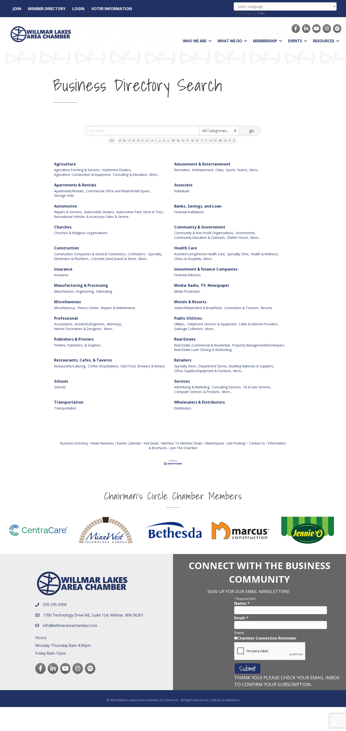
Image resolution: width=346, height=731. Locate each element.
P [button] (188, 140)
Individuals (182, 191)
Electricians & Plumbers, (71, 258)
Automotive (65, 206)
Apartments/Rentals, (69, 191)
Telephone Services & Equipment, (212, 324)
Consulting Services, (227, 387)
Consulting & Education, (130, 174)
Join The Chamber (183, 448)
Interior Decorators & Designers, (78, 328)
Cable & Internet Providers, (259, 324)
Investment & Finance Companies (205, 269)
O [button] (183, 140)
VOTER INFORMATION (111, 8)
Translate (274, 13)
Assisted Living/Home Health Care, (200, 254)
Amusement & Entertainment (202, 164)
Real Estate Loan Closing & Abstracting (203, 349)
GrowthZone (230, 700)
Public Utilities (188, 318)
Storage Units (64, 195)
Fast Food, (128, 366)
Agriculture (65, 164)
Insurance (63, 269)
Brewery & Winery (151, 366)
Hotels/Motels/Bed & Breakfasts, (198, 308)
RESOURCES (323, 40)
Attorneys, (114, 324)
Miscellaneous (67, 301)
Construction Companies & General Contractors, (90, 254)
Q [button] (192, 140)
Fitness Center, (88, 308)
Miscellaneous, (65, 308)
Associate (183, 185)
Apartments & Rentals (75, 185)
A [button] (120, 140)
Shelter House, (238, 237)
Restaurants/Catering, (70, 366)
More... (154, 174)
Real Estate (185, 339)
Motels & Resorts (190, 301)
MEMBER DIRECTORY (46, 8)
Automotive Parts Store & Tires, (140, 212)
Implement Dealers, (117, 170)
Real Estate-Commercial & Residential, (202, 345)
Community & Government (199, 227)
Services (182, 381)
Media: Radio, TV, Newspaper (201, 285)
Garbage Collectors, (189, 328)
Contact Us (257, 443)
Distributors (182, 408)
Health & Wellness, (265, 254)
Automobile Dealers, (99, 212)
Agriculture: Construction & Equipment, (82, 174)
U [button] (211, 140)
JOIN (17, 8)
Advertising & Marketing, (192, 387)
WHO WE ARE (194, 40)
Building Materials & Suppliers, (251, 366)
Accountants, (63, 324)
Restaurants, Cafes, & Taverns (83, 360)
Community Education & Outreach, (200, 237)
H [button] (152, 140)
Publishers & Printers (74, 339)
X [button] (225, 140)
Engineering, (85, 291)
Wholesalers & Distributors (199, 402)
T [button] (206, 140)
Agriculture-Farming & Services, (77, 170)
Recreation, (182, 170)
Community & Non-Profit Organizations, (204, 233)
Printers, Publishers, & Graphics (77, 345)
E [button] (138, 140)
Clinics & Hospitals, (188, 258)
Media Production (187, 291)
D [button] (134, 140)
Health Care (185, 248)
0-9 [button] (112, 140)
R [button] (197, 140)
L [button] (168, 140)
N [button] (178, 140)
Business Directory (74, 443)
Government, (245, 233)
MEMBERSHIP (265, 40)
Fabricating (104, 291)
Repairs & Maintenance (118, 308)
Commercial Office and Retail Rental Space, (118, 191)
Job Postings (236, 443)
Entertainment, (203, 170)
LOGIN (78, 8)
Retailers (182, 360)
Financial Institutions (189, 212)
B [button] (124, 140)
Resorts (266, 308)
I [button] (156, 140)
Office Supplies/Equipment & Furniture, (203, 371)
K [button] (164, 140)
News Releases (102, 443)
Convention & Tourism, (241, 308)
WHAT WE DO (229, 40)
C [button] (129, 140)
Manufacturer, (64, 291)
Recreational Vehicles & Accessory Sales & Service (91, 216)
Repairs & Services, (68, 212)
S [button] (202, 140)
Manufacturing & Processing (81, 285)
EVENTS (295, 40)
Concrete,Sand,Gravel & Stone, (114, 258)
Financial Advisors (187, 275)
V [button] (215, 140)
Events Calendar (129, 443)
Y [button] (229, 140)
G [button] (147, 140)
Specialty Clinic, (238, 254)
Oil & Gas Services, (257, 387)
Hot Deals (151, 443)
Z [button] (234, 140)
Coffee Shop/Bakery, (103, 366)
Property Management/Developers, (258, 345)
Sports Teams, (237, 170)
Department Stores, (213, 366)
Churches (63, 227)
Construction (66, 248)
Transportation (68, 402)
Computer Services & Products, (197, 391)
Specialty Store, (185, 366)
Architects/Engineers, (90, 324)
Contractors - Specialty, (145, 254)
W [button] (220, 140)
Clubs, (220, 170)
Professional (66, 318)
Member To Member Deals (182, 443)
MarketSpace (214, 443)
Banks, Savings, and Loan (197, 206)
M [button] (173, 140)
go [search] (251, 130)
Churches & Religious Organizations (81, 233)
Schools (61, 381)
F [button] (142, 140)
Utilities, (179, 324)
